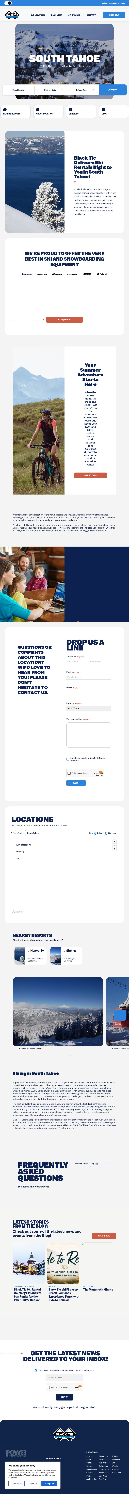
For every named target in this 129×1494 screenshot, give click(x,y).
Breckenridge (91, 1469)
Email (72, 672)
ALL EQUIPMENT (64, 320)
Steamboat (103, 1473)
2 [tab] (72, 1055)
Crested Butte (89, 1474)
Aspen (88, 1456)
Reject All (33, 1483)
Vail (113, 1463)
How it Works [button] (73, 15)
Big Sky (89, 1463)
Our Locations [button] (38, 15)
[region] (32, 1475)
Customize (16, 1483)
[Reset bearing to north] (114, 849)
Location (73, 704)
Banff (88, 1459)
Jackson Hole (91, 1479)
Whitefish (115, 1469)
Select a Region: (17, 833)
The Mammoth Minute (98, 1289)
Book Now (112, 90)
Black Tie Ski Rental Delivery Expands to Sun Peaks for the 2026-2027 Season (27, 1295)
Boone (89, 1466)
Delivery (100, 833)
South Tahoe (104, 1469)
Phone (72, 688)
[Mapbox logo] (17, 911)
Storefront (112, 833)
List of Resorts (23, 845)
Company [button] (91, 15)
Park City (102, 1463)
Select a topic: (81, 1164)
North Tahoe (104, 1459)
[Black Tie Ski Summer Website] (17, 3)
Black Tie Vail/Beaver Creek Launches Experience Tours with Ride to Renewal (64, 1295)
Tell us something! (77, 719)
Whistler (115, 1466)
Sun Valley (103, 1479)
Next (113, 294)
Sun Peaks (71, 3)
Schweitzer (103, 1466)
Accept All (49, 1483)
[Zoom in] (114, 841)
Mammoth (103, 1456)
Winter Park (116, 1473)
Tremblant (116, 1459)
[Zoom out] (114, 845)
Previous (15, 294)
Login (123, 3)
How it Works (53, 1458)
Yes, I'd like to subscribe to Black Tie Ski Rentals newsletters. (87, 760)
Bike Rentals (90, 475)
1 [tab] (70, 1055)
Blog (104, 114)
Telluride (115, 1456)
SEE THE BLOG (104, 1236)
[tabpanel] (58, 1015)
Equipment (56, 15)
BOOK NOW (114, 15)
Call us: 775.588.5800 (110, 3)
